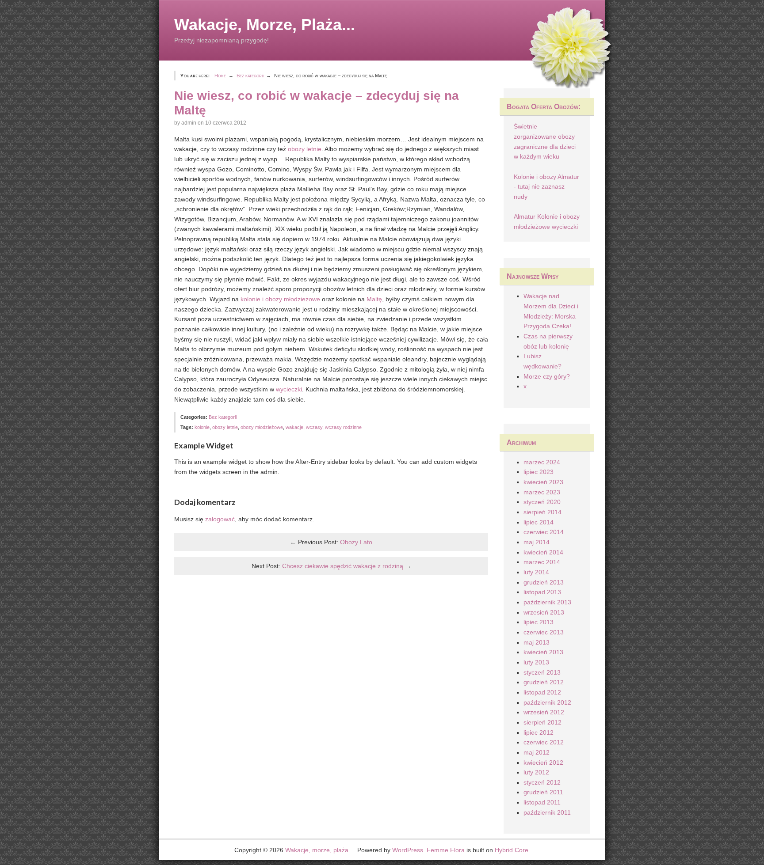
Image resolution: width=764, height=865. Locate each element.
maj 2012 (536, 752)
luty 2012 (536, 772)
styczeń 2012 (542, 782)
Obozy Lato (356, 542)
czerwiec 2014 (543, 531)
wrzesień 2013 (543, 612)
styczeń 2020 (542, 501)
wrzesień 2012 (543, 712)
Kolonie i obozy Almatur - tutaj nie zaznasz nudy (546, 186)
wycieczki (289, 389)
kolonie (202, 427)
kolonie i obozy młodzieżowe (280, 299)
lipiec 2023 (538, 471)
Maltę (374, 299)
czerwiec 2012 (543, 742)
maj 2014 (536, 542)
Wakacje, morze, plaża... (264, 24)
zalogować (220, 519)
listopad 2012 (542, 692)
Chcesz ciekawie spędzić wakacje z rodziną (342, 565)
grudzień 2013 (543, 582)
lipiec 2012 (538, 732)
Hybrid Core (511, 850)
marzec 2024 (541, 462)
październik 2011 (547, 812)
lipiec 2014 (538, 522)
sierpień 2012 (542, 722)
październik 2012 (547, 702)
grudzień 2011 (543, 792)
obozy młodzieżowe (262, 427)
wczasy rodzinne (343, 427)
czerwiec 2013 (543, 632)
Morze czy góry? (546, 376)
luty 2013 (536, 662)
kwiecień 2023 (543, 482)
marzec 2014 (541, 561)
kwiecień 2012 (543, 762)
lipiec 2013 (538, 622)
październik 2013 (547, 602)
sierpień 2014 (542, 512)
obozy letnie (304, 148)
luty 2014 (536, 572)
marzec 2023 (541, 492)
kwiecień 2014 (543, 552)
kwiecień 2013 (543, 652)
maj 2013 (536, 642)
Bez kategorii (223, 417)
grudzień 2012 (543, 682)
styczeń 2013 (542, 672)
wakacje (294, 427)
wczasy (314, 427)
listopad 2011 (542, 802)
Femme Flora (446, 850)
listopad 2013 (542, 592)
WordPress (407, 850)
